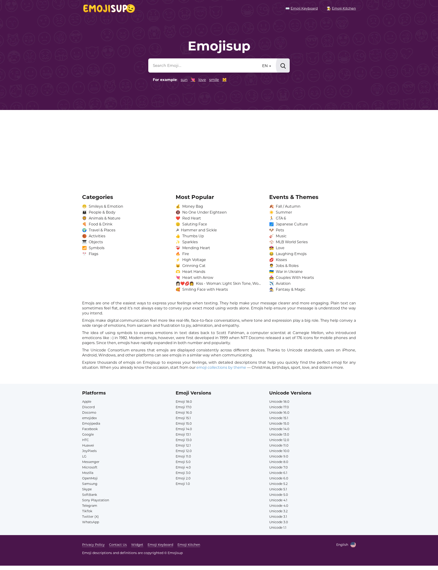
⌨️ (301, 8)
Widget (137, 545)
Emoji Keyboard (160, 545)
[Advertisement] (219, 149)
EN (265, 65)
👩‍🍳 (341, 8)
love (202, 80)
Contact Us (118, 545)
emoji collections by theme (221, 367)
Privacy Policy (93, 545)
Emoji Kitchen (188, 545)
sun (184, 80)
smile (214, 80)
